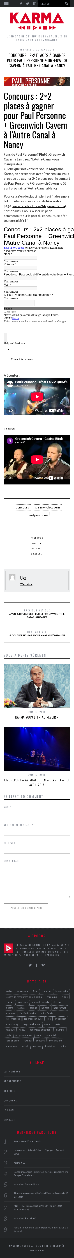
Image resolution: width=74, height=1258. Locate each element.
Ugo (23, 577)
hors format (60, 1007)
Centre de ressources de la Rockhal (24, 996)
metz (57, 1024)
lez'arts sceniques (33, 1018)
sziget (25, 1046)
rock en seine (12, 1040)
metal (47, 1024)
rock (38, 1035)
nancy (22, 1029)
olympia (60, 1029)
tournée (36, 1046)
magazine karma (31, 1024)
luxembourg (12, 1024)
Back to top (36, 1250)
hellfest (45, 1007)
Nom (7, 807)
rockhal (28, 1040)
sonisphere (11, 1046)
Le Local (9, 1110)
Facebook (37, 538)
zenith (63, 1046)
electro (9, 1007)
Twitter (37, 543)
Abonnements (13, 1081)
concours (22, 507)
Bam (35, 991)
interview (10, 1013)
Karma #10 (19, 1162)
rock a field (51, 1035)
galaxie (33, 1007)
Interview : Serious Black (26, 1184)
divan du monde (40, 1002)
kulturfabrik (47, 1013)
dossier (57, 1002)
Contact (9, 1119)
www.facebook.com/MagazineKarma (39, 206)
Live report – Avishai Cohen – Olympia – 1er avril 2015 (37, 782)
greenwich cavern (47, 507)
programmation (23, 1035)
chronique (52, 996)
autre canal (22, 991)
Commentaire (12, 860)
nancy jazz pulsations (41, 1029)
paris (8, 1035)
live (49, 1018)
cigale (65, 996)
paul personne (38, 515)
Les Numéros (12, 1071)
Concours (10, 1100)
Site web (9, 842)
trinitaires (50, 1046)
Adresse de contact (19, 825)
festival (21, 1007)
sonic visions (55, 1040)
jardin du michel (28, 1013)
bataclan (46, 991)
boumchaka (62, 991)
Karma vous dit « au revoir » (37, 717)
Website (26, 584)
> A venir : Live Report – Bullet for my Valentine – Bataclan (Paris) (37, 613)
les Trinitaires (13, 1018)
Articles (26, 49)
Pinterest (37, 549)
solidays (40, 1040)
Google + (37, 554)
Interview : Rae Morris (25, 1218)
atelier (9, 991)
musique (10, 1029)
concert (10, 1002)
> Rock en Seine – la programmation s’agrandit (36, 633)
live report (60, 1018)
